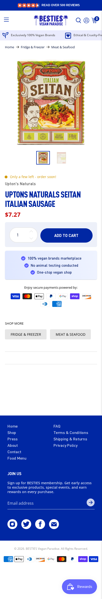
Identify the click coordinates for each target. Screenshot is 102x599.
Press (12, 438)
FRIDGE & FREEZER (26, 334)
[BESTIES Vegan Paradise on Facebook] (40, 527)
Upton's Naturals (20, 183)
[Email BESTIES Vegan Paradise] (54, 527)
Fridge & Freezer (33, 47)
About (12, 445)
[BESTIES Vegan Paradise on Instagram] (12, 527)
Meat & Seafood (63, 47)
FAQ (56, 426)
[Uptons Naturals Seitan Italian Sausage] (51, 102)
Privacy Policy (65, 445)
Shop (11, 432)
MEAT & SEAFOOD (70, 334)
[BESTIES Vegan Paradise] (51, 20)
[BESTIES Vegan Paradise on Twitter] (26, 527)
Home (9, 47)
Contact (14, 451)
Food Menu (16, 458)
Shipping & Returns (70, 438)
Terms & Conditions (70, 432)
